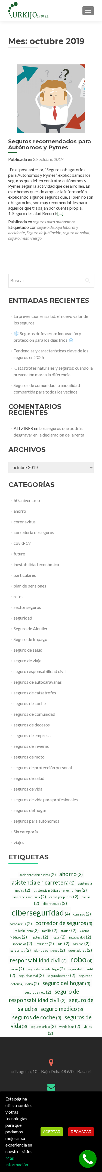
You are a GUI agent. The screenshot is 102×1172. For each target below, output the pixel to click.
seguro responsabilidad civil (40, 671)
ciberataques (55, 903)
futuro (19, 553)
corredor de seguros (63, 922)
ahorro (20, 511)
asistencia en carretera (43, 882)
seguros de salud (29, 778)
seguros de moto (29, 756)
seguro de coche (61, 975)
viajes (19, 842)
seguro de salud (76, 232)
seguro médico (62, 1008)
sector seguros (27, 607)
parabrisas (20, 950)
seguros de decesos (32, 724)
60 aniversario (27, 500)
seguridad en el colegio (46, 969)
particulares (25, 575)
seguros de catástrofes (35, 692)
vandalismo (69, 1026)
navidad (81, 944)
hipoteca (39, 937)
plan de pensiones (30, 585)
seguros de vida (28, 788)
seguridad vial (31, 975)
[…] (60, 213)
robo (81, 959)
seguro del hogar (66, 982)
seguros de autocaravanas (38, 682)
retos (18, 596)
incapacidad (80, 937)
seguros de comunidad (34, 714)
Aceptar (51, 1132)
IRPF (63, 944)
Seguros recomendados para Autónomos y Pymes (49, 144)
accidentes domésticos (38, 874)
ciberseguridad (41, 912)
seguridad (23, 617)
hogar (59, 937)
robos (17, 969)
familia (49, 930)
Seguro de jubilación (43, 232)
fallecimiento (27, 930)
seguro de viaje (27, 660)
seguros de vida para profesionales (46, 799)
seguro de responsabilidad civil (44, 995)
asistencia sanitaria (29, 897)
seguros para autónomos (54, 221)
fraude (68, 930)
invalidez (45, 944)
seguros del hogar (30, 810)
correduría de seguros (34, 532)
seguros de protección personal (43, 767)
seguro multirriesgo (25, 238)
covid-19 (22, 543)
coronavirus (25, 521)
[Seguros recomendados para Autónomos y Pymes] (51, 98)
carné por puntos (64, 897)
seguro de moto (38, 992)
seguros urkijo (43, 1026)
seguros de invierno (32, 746)
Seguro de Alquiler (31, 628)
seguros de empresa (32, 735)
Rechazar (81, 1132)
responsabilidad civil (38, 960)
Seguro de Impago (30, 639)
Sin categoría (26, 831)
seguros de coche (30, 703)
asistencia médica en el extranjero (60, 890)
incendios (22, 944)
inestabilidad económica (36, 564)
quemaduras (80, 950)
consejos (82, 914)
